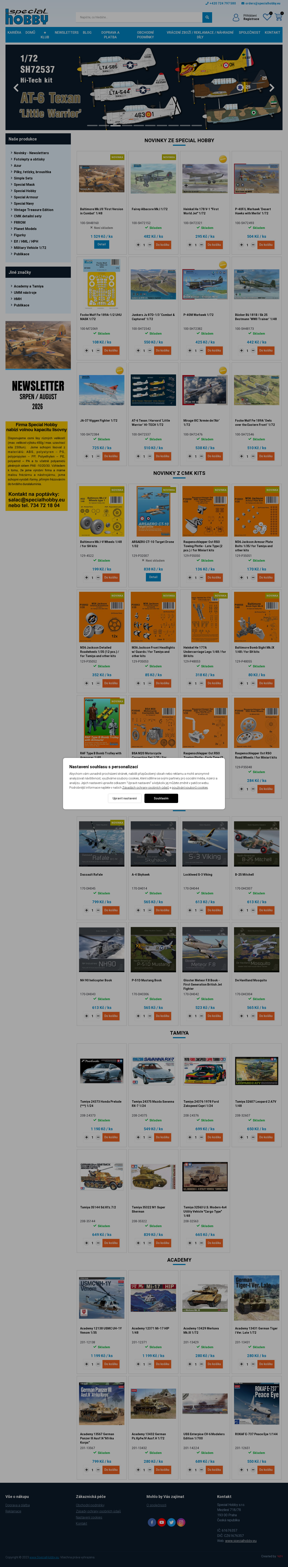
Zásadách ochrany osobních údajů (145, 788)
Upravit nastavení (125, 798)
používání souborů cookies (190, 788)
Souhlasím (161, 798)
